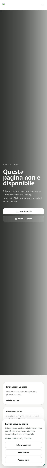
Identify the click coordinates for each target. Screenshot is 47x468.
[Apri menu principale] (42, 5)
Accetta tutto (23, 460)
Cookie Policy (18, 438)
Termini (28, 438)
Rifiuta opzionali (23, 445)
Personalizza (23, 452)
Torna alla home (25, 219)
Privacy (8, 438)
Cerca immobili (25, 211)
